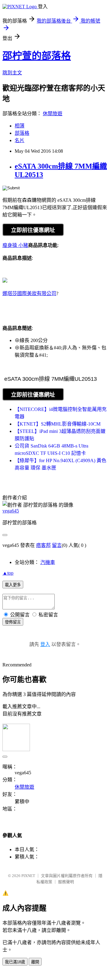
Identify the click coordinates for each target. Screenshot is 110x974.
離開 (35, 962)
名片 (19, 140)
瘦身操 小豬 (15, 245)
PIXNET (28, 875)
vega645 (10, 510)
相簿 (19, 125)
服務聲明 (66, 881)
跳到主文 (12, 72)
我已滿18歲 (15, 962)
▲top (7, 573)
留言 (57, 545)
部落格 (22, 133)
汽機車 (47, 562)
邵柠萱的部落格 (36, 55)
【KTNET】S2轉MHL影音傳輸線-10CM (58, 423)
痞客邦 (43, 545)
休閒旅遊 (52, 113)
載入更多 (13, 585)
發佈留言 (13, 622)
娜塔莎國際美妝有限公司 (29, 293)
